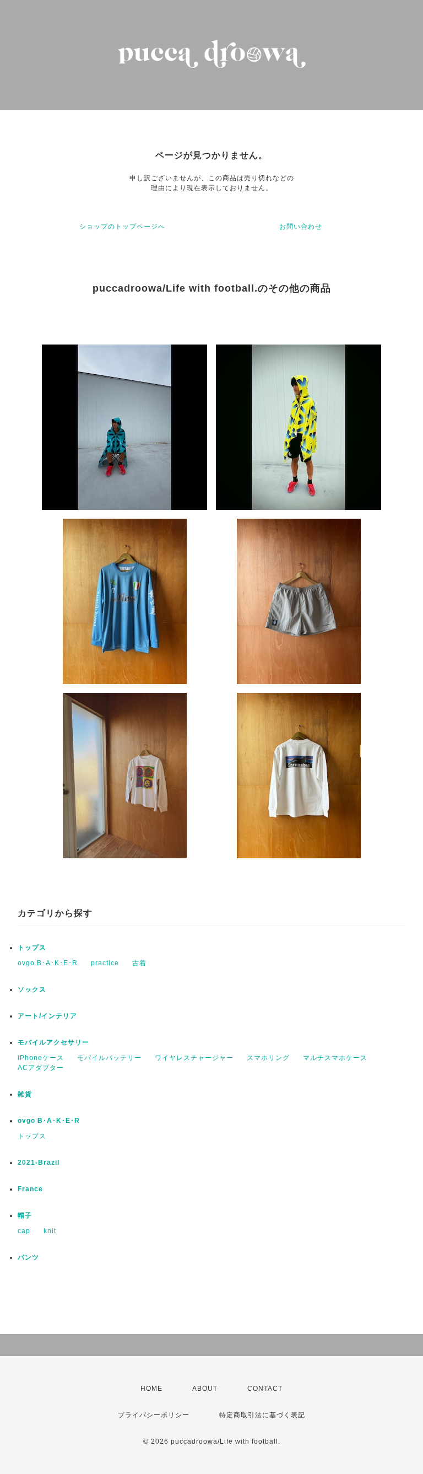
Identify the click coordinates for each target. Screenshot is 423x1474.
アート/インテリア (47, 1016)
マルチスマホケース (335, 1058)
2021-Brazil (38, 1162)
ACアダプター (41, 1068)
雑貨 (25, 1094)
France (30, 1189)
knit (50, 1231)
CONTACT (265, 1388)
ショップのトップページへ (122, 226)
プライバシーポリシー (153, 1415)
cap (24, 1231)
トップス (32, 947)
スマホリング (268, 1058)
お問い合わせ (300, 226)
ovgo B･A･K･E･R (48, 963)
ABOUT (205, 1388)
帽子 (25, 1215)
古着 (139, 963)
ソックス (32, 989)
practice (105, 963)
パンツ (28, 1257)
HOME (151, 1388)
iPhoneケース (41, 1058)
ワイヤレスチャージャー (194, 1058)
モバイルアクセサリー (53, 1042)
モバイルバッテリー (109, 1058)
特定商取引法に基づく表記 (262, 1415)
